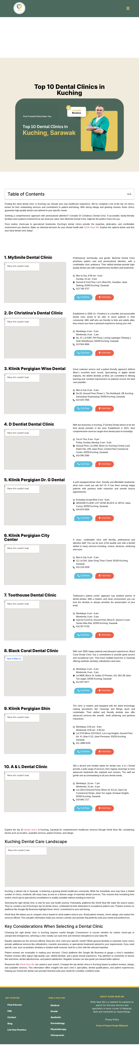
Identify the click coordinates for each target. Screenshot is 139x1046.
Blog (9, 1023)
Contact (11, 1017)
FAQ (9, 1011)
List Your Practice (16, 1029)
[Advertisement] (69, 37)
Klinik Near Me (91, 227)
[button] (128, 8)
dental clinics (30, 830)
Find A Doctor (14, 1004)
